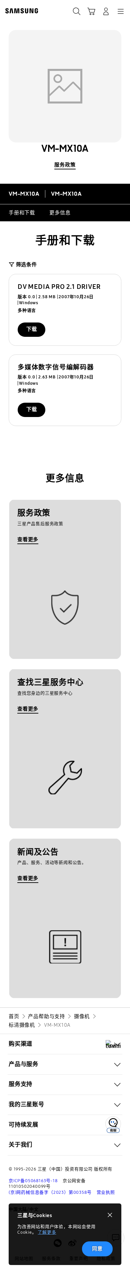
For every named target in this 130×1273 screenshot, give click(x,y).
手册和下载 (22, 213)
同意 (97, 1249)
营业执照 (106, 1192)
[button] (65, 1044)
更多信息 (59, 213)
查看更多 (27, 539)
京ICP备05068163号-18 (33, 1180)
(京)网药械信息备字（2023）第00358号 (50, 1192)
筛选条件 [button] (26, 265)
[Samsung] (20, 11)
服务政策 (64, 165)
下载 (31, 329)
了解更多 (47, 1232)
